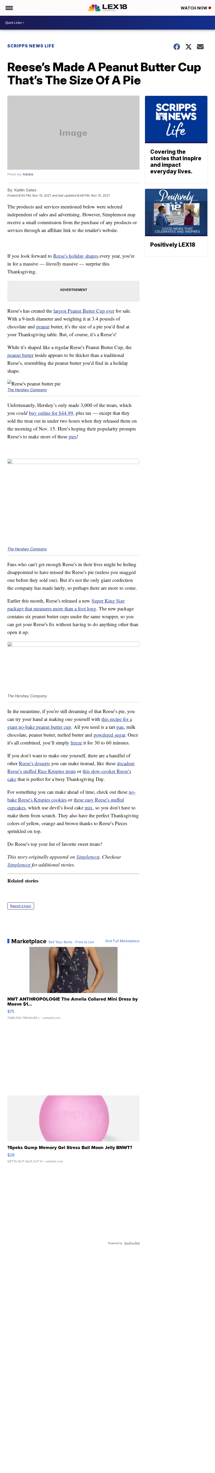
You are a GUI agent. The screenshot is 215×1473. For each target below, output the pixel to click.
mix (89, 807)
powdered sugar (109, 734)
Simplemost (87, 856)
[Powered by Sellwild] (131, 1243)
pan (120, 727)
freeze (76, 742)
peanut (43, 326)
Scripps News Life (31, 45)
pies (73, 436)
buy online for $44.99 (51, 413)
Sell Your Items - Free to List (71, 942)
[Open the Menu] (9, 8)
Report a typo (20, 906)
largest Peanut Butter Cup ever (83, 310)
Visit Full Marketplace (122, 941)
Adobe (28, 174)
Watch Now (194, 7)
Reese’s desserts (34, 763)
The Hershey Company (27, 390)
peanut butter (20, 355)
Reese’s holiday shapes (75, 255)
